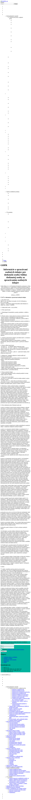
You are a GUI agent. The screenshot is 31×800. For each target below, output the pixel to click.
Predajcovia (6, 661)
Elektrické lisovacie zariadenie (11, 238)
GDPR (5, 662)
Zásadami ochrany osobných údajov (16, 649)
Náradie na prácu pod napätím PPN (12, 189)
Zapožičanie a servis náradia (9, 659)
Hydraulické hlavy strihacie (16, 142)
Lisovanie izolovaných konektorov (15, 104)
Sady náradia (12, 111)
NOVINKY (6, 253)
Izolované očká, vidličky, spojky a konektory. (18, 48)
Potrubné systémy (14, 207)
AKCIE (5, 254)
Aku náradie (12, 138)
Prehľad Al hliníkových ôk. (18, 22)
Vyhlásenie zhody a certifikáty (10, 657)
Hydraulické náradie (11, 132)
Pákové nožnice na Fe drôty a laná (15, 127)
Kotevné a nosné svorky (15, 249)
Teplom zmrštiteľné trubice (16, 193)
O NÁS (5, 9)
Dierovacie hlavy (13, 165)
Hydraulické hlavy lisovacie (16, 140)
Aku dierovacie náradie (15, 163)
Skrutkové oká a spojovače (19, 40)
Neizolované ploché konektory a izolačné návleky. (17, 53)
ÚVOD (5, 7)
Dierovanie (12, 177)
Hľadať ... (3, 2)
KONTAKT (6, 256)
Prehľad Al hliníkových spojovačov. (18, 33)
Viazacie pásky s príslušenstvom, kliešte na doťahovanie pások (16, 59)
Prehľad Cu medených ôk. (18, 20)
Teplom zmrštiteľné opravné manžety (14, 196)
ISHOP (5, 11)
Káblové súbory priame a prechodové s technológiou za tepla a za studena (16, 224)
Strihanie (11, 182)
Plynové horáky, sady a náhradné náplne (15, 87)
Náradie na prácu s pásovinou (11, 174)
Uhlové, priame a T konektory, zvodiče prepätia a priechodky (16, 229)
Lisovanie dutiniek (14, 97)
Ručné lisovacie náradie (15, 134)
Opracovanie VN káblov (12, 186)
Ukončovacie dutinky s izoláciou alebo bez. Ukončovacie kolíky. (18, 43)
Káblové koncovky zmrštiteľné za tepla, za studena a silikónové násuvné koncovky (15, 217)
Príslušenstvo (13, 150)
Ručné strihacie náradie (15, 136)
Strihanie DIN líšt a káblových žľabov (11, 234)
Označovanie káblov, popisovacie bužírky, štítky (16, 83)
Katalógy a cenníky (7, 658)
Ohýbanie (11, 184)
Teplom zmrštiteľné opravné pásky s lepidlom (16, 200)
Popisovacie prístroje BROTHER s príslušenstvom (14, 78)
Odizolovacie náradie (11, 130)
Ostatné (11, 113)
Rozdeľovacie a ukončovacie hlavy (14, 210)
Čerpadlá (11, 148)
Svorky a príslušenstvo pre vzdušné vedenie (13, 242)
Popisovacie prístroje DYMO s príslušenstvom (15, 73)
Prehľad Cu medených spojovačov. (18, 37)
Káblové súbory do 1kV (15, 67)
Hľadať (15, 3)
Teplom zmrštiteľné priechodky (14, 204)
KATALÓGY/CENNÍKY (9, 13)
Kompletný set (13, 179)
